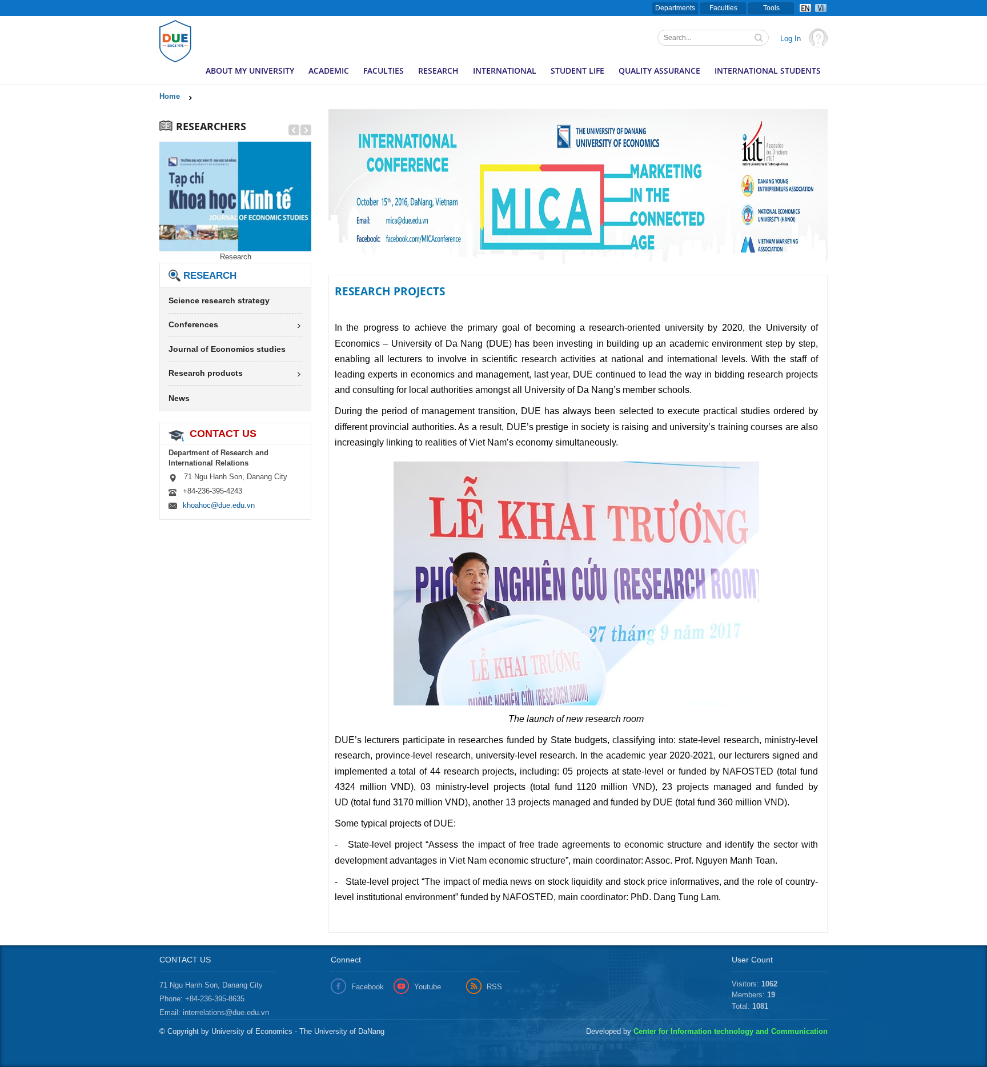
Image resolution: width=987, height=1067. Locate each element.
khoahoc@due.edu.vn (219, 505)
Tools (771, 8)
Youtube (427, 986)
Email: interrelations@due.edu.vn (214, 1012)
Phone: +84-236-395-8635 (201, 998)
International (504, 70)
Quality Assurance (659, 70)
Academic (328, 70)
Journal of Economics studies (227, 349)
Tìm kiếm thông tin (759, 38)
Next (754, 188)
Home (169, 96)
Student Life (577, 70)
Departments (675, 8)
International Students (768, 70)
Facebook (367, 986)
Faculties (723, 8)
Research (438, 70)
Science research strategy (219, 300)
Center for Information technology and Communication (730, 1031)
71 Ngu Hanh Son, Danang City (211, 985)
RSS (494, 986)
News (179, 398)
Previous (337, 188)
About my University (250, 70)
